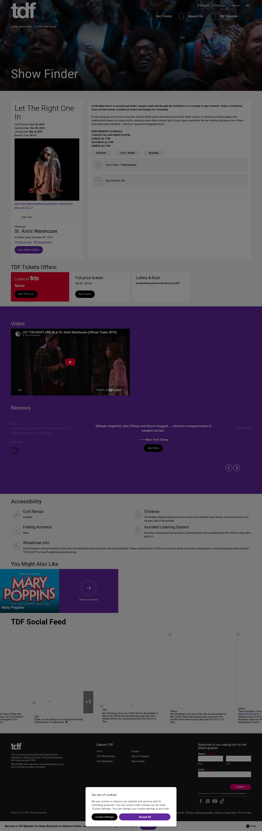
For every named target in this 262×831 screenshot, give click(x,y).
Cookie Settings (104, 816)
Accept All (145, 816)
